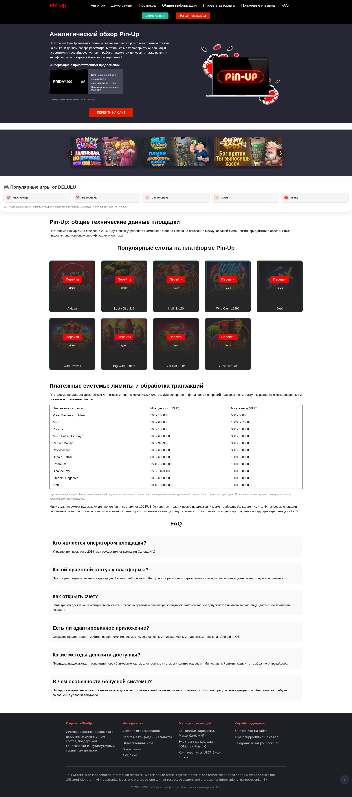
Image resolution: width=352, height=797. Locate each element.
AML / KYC (129, 755)
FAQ (285, 5)
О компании (131, 749)
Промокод (147, 5)
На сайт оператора (193, 15)
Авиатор (98, 5)
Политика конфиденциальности (147, 737)
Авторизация (155, 15)
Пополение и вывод (258, 5)
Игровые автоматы (219, 5)
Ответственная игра (137, 743)
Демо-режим (122, 5)
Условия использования (141, 731)
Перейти (72, 279)
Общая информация (179, 5)
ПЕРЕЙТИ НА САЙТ (111, 112)
